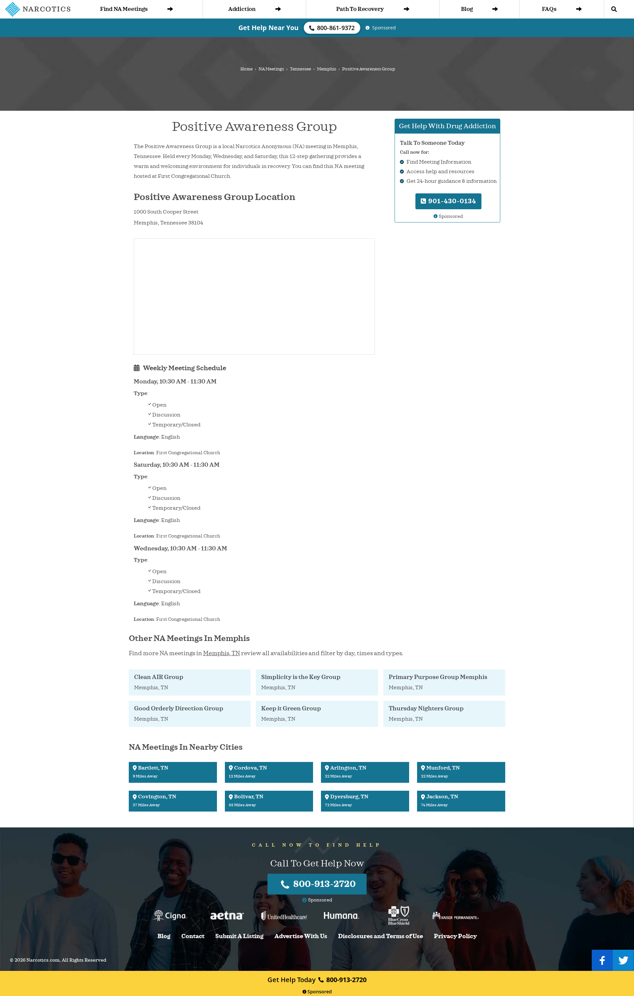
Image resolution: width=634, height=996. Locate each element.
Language (146, 437)
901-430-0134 (451, 201)
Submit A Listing (239, 936)
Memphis (326, 69)
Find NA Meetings (124, 9)
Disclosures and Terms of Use (380, 936)
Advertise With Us (300, 936)
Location (144, 452)
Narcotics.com (42, 960)
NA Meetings (271, 69)
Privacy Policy (455, 936)
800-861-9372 (336, 28)
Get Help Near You (268, 27)
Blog (467, 9)
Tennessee (300, 69)
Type (140, 393)
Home (246, 69)
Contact (192, 936)
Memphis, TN (221, 653)
